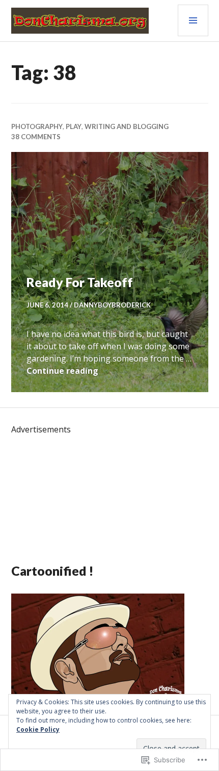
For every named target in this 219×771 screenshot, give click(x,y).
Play (73, 126)
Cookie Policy (38, 729)
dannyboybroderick (112, 305)
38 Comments (36, 137)
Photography (37, 126)
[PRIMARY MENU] (193, 20)
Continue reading (62, 370)
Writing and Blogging (127, 126)
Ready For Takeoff (79, 282)
